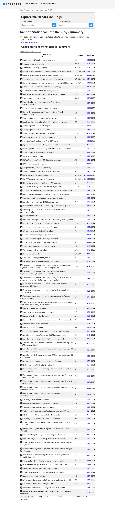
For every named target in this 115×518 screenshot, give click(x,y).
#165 (89, 238)
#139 (89, 382)
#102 (89, 87)
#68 (88, 492)
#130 (89, 179)
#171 (89, 103)
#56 (88, 122)
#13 (88, 487)
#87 (88, 411)
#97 (88, 90)
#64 (88, 266)
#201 (89, 94)
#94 (88, 171)
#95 (88, 187)
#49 (88, 399)
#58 (88, 216)
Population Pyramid (47, 4)
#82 (88, 168)
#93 (88, 308)
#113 (89, 83)
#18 (88, 190)
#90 (88, 312)
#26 (88, 219)
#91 (88, 316)
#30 (88, 468)
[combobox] (22, 25)
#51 (88, 261)
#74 (88, 79)
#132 (89, 141)
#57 (88, 365)
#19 (88, 407)
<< (22, 497)
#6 (88, 211)
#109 (89, 126)
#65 (88, 272)
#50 (88, 223)
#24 (88, 64)
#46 (88, 246)
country (43, 10)
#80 (88, 145)
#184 (89, 60)
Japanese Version (30, 42)
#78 (88, 194)
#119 (89, 164)
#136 (89, 108)
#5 (88, 148)
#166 (89, 206)
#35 (88, 419)
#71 (88, 376)
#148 (89, 461)
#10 (88, 160)
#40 (88, 484)
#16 (88, 423)
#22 (88, 113)
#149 (89, 242)
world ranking (32, 10)
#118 (89, 175)
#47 (88, 152)
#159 (89, 227)
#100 (89, 327)
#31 (88, 133)
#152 (89, 465)
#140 (89, 388)
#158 (89, 231)
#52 (88, 361)
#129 (89, 98)
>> (32, 497)
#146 (89, 480)
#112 (89, 118)
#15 (88, 198)
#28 (88, 291)
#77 (88, 476)
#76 (88, 68)
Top (21, 10)
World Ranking (30, 4)
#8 (88, 285)
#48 (88, 202)
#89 (88, 71)
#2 (88, 331)
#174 (89, 75)
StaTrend (13, 3)
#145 (89, 254)
